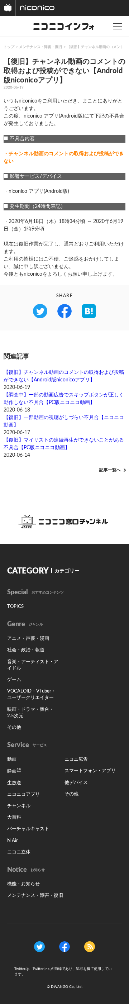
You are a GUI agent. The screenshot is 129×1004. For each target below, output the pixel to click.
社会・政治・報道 (25, 650)
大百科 (14, 817)
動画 (11, 759)
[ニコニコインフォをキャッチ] (89, 946)
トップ (9, 47)
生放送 (14, 783)
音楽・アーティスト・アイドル (32, 665)
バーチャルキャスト (28, 829)
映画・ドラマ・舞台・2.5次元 (30, 712)
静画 (11, 771)
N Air (12, 840)
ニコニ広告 (76, 759)
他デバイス (76, 782)
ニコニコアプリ (23, 794)
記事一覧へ (110, 470)
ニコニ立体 (18, 852)
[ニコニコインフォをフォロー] (39, 946)
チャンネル (18, 806)
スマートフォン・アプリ (90, 771)
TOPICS (15, 606)
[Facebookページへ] (64, 946)
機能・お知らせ (23, 884)
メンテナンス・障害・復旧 (40, 47)
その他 (14, 727)
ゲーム (14, 679)
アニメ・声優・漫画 (28, 638)
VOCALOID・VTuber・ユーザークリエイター (31, 694)
